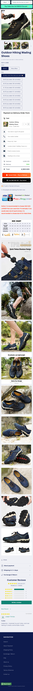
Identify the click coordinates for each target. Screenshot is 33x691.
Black (5, 68)
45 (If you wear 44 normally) (11, 103)
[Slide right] (31, 46)
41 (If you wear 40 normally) (11, 87)
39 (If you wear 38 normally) (11, 79)
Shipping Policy (8, 650)
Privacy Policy (8, 666)
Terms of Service (9, 670)
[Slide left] (2, 46)
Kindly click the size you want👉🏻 (13, 75)
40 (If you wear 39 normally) (11, 83)
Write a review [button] (16, 602)
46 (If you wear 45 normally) (11, 107)
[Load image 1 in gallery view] (8, 45)
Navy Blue (14, 68)
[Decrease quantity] (23, 124)
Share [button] (5, 560)
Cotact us (6, 674)
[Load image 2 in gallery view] (16, 45)
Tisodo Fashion (14, 686)
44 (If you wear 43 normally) (11, 99)
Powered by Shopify (21, 686)
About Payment (8, 646)
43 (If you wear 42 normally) (11, 95)
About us (6, 662)
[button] (16, 566)
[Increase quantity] (28, 124)
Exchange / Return (9, 654)
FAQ (5, 658)
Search (6, 641)
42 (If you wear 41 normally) (11, 91)
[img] (5, 614)
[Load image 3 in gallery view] (25, 45)
